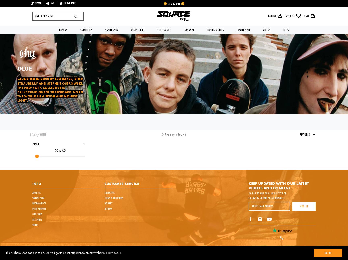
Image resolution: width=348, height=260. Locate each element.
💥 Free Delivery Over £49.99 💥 (174, 4)
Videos (266, 30)
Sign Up (304, 206)
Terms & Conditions (114, 198)
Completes (86, 30)
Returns (108, 209)
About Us (36, 193)
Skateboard (111, 30)
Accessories (138, 30)
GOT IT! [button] (328, 253)
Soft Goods (164, 30)
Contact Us (110, 193)
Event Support (39, 209)
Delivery (108, 203)
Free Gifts (37, 220)
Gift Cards (37, 214)
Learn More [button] (113, 253)
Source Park (38, 198)
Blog (286, 30)
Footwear (189, 30)
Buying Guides (215, 30)
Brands (63, 30)
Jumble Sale (243, 30)
